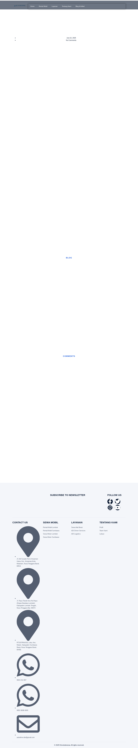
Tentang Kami (66, 6)
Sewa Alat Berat (76, 527)
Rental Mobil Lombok (50, 527)
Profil (101, 527)
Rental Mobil (43, 6)
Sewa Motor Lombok (50, 534)
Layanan (55, 6)
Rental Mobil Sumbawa (51, 531)
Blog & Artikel (80, 6)
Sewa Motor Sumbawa (51, 537)
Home (32, 6)
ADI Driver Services (78, 531)
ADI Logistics (76, 534)
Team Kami (103, 531)
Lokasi (102, 534)
